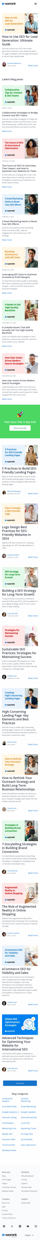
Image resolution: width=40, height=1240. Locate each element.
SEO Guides (6, 1179)
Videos (4, 1183)
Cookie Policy (7, 1214)
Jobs (4, 1206)
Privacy (5, 1210)
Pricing (24, 1179)
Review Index (26, 1187)
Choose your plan (20, 428)
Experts (24, 1183)
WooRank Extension (29, 1191)
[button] (35, 3)
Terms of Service (8, 1218)
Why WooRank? (27, 1176)
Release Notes (8, 1191)
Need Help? (26, 1203)
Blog (4, 1176)
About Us (5, 1203)
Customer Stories (9, 1187)
